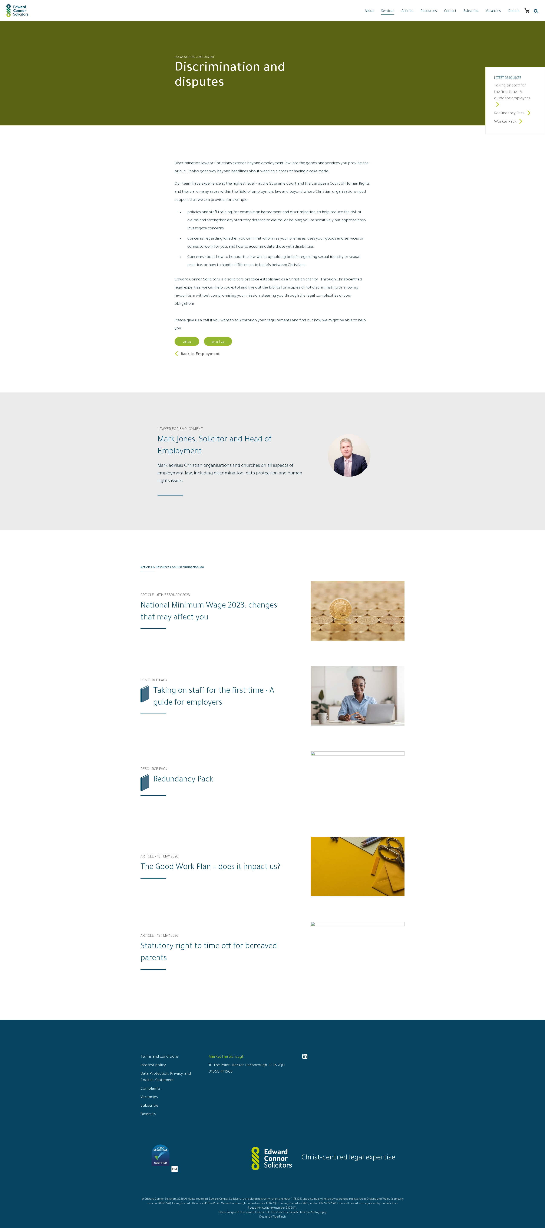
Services (387, 11)
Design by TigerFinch (272, 1217)
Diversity (148, 1114)
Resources (428, 11)
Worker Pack (505, 122)
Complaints (151, 1089)
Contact (450, 11)
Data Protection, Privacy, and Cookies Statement (166, 1077)
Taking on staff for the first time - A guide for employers (512, 92)
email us (218, 342)
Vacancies (493, 11)
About (369, 11)
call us (186, 342)
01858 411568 (221, 1072)
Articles (407, 11)
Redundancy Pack (509, 113)
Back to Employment (200, 354)
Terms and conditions (159, 1057)
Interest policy (153, 1065)
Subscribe (471, 11)
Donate (513, 11)
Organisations (185, 57)
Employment (205, 57)
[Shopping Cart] (527, 11)
